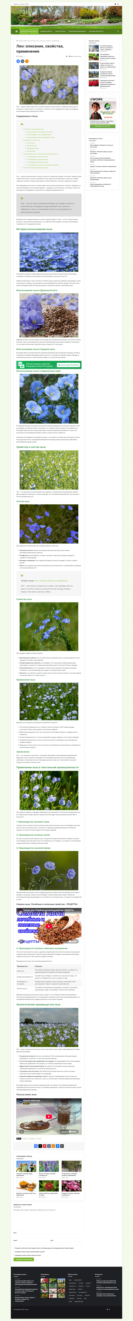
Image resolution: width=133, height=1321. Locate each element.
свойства (38, 1138)
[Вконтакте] (22, 61)
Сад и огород (60, 31)
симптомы (71, 1298)
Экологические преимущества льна (36, 168)
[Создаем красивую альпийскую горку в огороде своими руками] (94, 74)
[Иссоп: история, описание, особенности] (49, 1166)
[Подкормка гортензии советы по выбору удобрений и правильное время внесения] (94, 83)
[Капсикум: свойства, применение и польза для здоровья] (61, 1285)
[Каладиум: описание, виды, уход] (61, 1290)
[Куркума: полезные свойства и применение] (26, 1186)
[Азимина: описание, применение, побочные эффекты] (44, 1285)
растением (72, 1295)
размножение (72, 1292)
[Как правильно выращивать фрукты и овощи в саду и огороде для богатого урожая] (94, 57)
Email (16, 1240)
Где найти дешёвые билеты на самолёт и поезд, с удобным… (106, 47)
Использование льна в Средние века (39, 134)
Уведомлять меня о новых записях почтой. (28, 1255)
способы (79, 1298)
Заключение (31, 151)
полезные (80, 1286)
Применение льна (33, 148)
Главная (19, 40)
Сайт (51, 1240)
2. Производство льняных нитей (37, 159)
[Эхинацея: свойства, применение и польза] (44, 1290)
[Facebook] (18, 61)
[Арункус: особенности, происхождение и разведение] (61, 1296)
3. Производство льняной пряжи (37, 162)
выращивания (72, 1283)
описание (24, 1138)
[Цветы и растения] (22, 17)
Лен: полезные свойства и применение (51, 581)
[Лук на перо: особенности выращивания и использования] (53, 1285)
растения (79, 1295)
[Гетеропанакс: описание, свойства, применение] (72, 1166)
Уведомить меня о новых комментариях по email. (30, 1251)
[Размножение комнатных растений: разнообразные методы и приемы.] (53, 1290)
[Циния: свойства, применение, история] (49, 1186)
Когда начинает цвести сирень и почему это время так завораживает (108, 65)
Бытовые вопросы (96, 31)
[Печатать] (62, 1146)
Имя (15, 1232)
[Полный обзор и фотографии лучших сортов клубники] (53, 1296)
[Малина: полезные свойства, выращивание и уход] (44, 1280)
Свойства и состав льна (32, 140)
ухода (70, 1301)
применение (31, 1138)
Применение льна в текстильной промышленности (41, 154)
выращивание (78, 1280)
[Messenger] (57, 1146)
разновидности (83, 1292)
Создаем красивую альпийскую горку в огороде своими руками (107, 73)
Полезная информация (77, 31)
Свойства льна (31, 145)
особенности (72, 1286)
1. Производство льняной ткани (37, 157)
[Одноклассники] (27, 61)
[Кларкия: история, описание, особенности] (72, 1186)
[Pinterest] (44, 1146)
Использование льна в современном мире (41, 137)
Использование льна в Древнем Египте (40, 132)
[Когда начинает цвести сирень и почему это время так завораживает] (94, 65)
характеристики (78, 1301)
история (81, 1283)
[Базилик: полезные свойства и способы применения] (53, 1280)
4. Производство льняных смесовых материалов (43, 165)
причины (80, 1289)
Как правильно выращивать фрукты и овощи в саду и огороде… (108, 56)
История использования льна (33, 129)
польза (88, 1286)
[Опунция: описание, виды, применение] (26, 1166)
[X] (40, 1146)
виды (70, 1280)
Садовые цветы (45, 31)
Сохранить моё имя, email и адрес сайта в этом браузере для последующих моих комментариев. (44, 1248)
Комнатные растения (28, 31)
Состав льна (31, 143)
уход (85, 1298)
